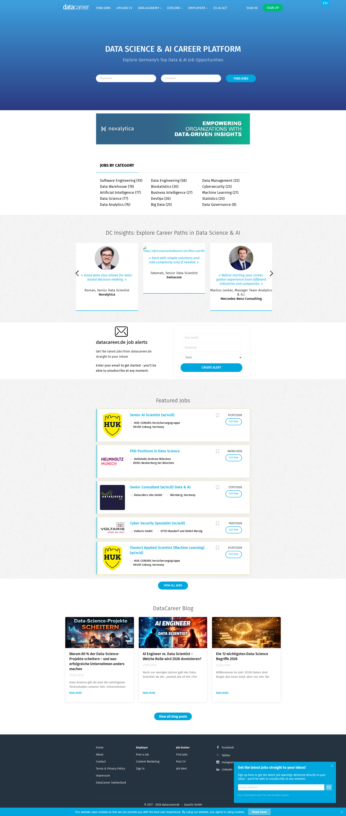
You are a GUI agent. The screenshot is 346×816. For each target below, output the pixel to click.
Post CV (181, 761)
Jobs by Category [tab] (117, 166)
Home (100, 747)
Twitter (226, 755)
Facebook (228, 747)
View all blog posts (173, 716)
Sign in (251, 8)
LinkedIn (227, 769)
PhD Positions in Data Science (155, 451)
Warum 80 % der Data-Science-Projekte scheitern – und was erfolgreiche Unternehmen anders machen (97, 661)
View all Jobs (173, 585)
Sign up (273, 7)
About (99, 754)
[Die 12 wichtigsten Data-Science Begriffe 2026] (246, 632)
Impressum (103, 775)
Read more (75, 693)
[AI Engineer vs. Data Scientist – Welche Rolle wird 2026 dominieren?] (173, 632)
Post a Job (142, 754)
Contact (101, 761)
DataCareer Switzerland (111, 782)
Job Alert (181, 768)
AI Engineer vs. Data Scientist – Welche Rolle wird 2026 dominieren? (172, 656)
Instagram (228, 762)
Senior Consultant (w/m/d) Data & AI (160, 487)
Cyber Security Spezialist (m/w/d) (157, 523)
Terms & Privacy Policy (110, 768)
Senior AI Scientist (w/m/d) (152, 415)
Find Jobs (241, 78)
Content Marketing (147, 761)
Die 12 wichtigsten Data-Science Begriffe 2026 (242, 656)
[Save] (217, 415)
